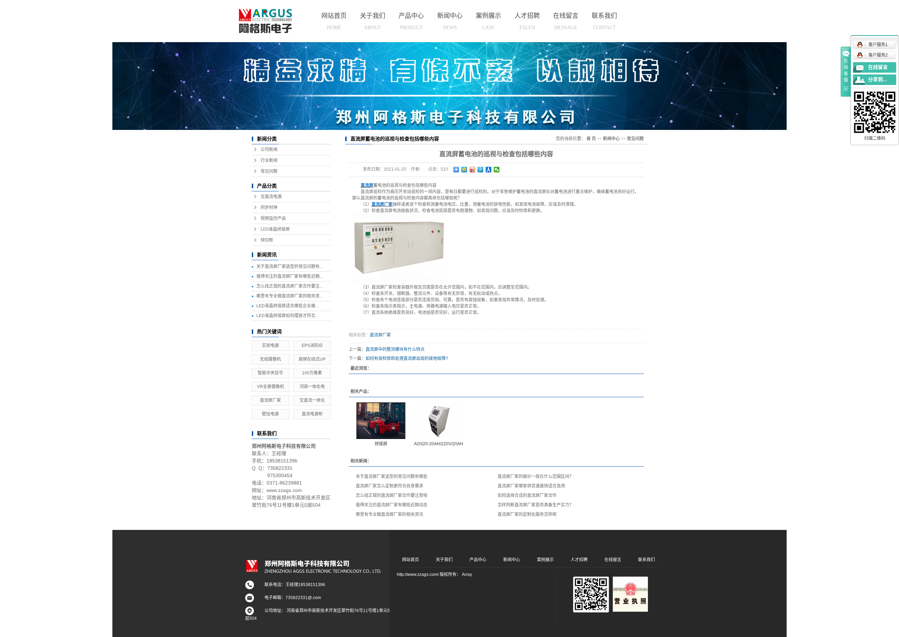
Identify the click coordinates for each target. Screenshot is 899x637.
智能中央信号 (270, 372)
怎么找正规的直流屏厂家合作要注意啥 (391, 495)
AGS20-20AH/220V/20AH (438, 443)
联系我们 (604, 21)
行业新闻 (269, 160)
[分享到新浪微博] (472, 169)
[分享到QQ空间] (464, 169)
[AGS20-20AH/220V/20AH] (438, 420)
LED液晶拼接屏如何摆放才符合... (287, 315)
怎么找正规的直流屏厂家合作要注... (289, 286)
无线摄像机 (270, 359)
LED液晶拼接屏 (275, 229)
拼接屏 (381, 443)
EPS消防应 (312, 345)
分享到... (877, 79)
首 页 (591, 138)
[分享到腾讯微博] (481, 169)
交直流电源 (271, 196)
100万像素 (312, 372)
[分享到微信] (497, 169)
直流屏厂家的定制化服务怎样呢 (527, 514)
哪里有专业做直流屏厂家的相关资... (289, 296)
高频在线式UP (312, 359)
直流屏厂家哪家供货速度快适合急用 (531, 486)
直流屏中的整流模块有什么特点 (395, 349)
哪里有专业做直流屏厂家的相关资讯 (389, 514)
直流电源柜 (312, 414)
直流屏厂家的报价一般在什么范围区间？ (535, 476)
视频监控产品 (273, 218)
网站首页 (334, 21)
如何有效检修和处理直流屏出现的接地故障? (407, 358)
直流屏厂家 (270, 400)
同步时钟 (269, 207)
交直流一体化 (312, 400)
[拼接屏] (381, 420)
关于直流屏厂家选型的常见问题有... (289, 266)
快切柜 (267, 240)
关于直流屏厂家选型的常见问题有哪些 (391, 476)
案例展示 (488, 21)
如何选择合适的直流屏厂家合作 (527, 495)
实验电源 (270, 345)
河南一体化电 (312, 386)
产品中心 (411, 21)
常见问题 (269, 171)
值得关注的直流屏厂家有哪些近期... (289, 276)
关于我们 (372, 21)
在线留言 (565, 21)
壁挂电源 (270, 414)
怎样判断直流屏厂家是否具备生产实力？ (535, 505)
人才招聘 (527, 21)
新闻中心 (449, 21)
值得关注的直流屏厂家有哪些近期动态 (391, 505)
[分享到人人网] (489, 169)
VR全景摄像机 (270, 386)
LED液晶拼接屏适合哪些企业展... (287, 305)
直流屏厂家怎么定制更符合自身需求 (389, 486)
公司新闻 (269, 149)
